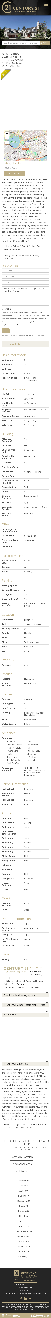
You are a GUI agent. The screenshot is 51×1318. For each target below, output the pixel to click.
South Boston (22, 1236)
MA (24, 1124)
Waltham (22, 1241)
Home (6, 1124)
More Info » (9, 978)
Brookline (42, 1124)
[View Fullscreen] (7, 142)
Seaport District (22, 1231)
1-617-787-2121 (17, 984)
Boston (22, 1206)
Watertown (22, 1246)
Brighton (22, 1181)
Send (5, 330)
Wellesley (22, 1257)
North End (22, 1226)
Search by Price (21, 1171)
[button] (45, 43)
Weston (22, 1186)
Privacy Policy (21, 325)
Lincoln (22, 1216)
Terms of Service (37, 335)
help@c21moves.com (25, 1288)
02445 (10, 1127)
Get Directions (14, 173)
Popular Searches (21, 1163)
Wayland (22, 1251)
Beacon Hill (22, 1201)
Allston (22, 1191)
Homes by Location (21, 1156)
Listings (15, 1124)
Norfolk (31, 1124)
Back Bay (22, 1196)
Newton (22, 1221)
